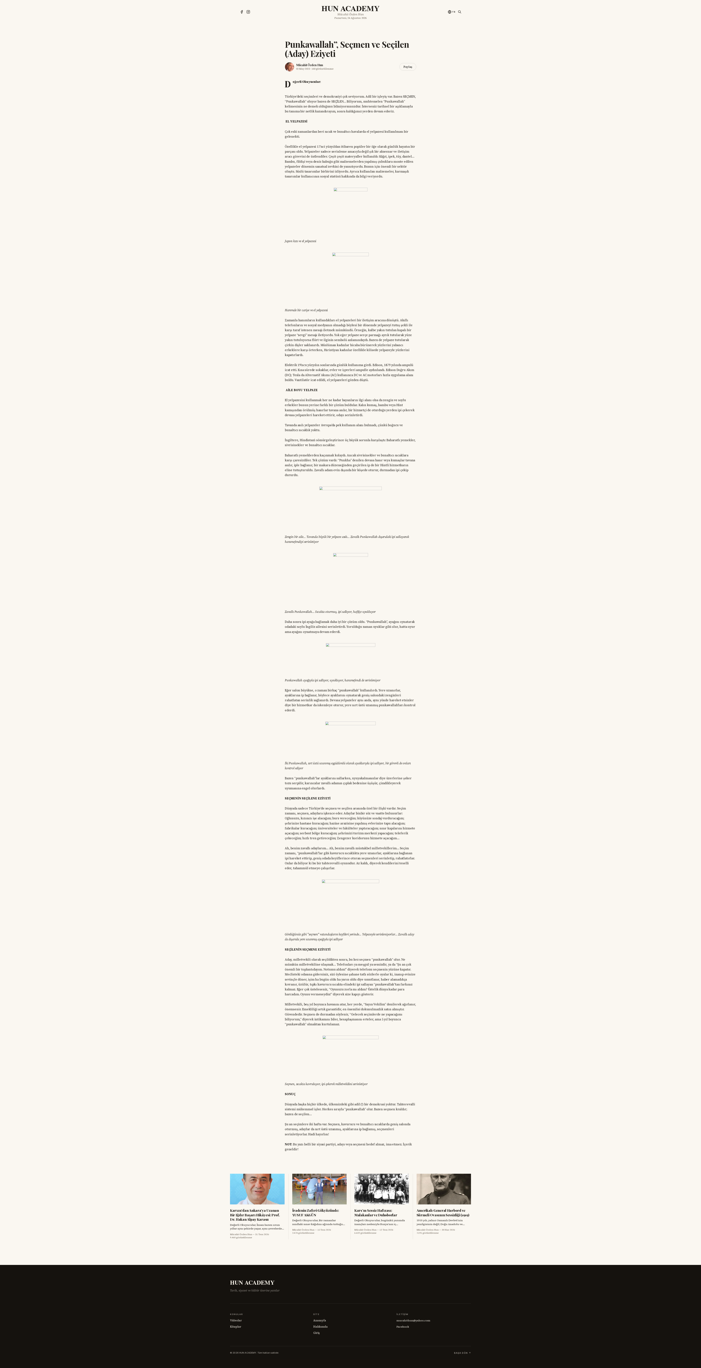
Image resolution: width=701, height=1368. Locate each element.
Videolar (236, 1320)
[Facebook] (242, 12)
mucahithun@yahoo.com (413, 1320)
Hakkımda (320, 1327)
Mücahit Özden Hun (309, 65)
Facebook (403, 1327)
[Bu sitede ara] (460, 12)
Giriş (316, 1333)
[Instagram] (248, 12)
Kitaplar (235, 1327)
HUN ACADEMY (350, 8)
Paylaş (407, 67)
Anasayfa (319, 1320)
